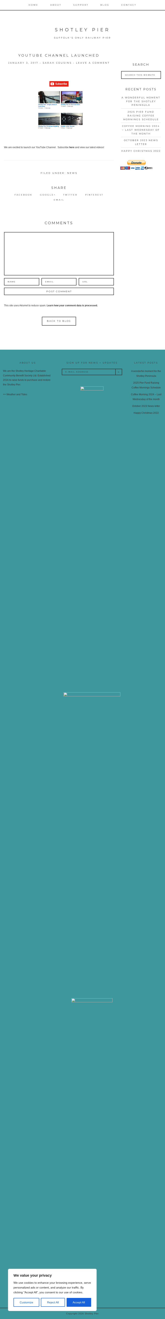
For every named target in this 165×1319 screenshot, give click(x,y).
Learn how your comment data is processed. (72, 305)
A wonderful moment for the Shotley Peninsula (141, 101)
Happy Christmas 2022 (141, 151)
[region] (52, 1290)
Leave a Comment (93, 62)
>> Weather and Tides (15, 394)
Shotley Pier (82, 30)
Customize (26, 1302)
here (71, 147)
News (72, 173)
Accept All (79, 1302)
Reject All (53, 1302)
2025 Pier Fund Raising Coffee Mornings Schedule (141, 115)
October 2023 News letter (146, 406)
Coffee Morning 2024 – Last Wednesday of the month (141, 130)
